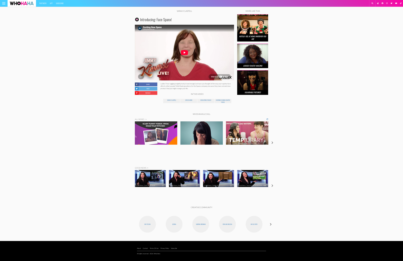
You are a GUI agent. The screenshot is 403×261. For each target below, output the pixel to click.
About (139, 248)
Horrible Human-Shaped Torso (223, 101)
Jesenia (174, 224)
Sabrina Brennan (201, 224)
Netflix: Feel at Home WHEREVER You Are (252, 37)
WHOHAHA (22, 3)
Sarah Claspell (171, 100)
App (51, 3)
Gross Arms (188, 100)
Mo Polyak (147, 224)
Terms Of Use (154, 248)
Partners (43, 3)
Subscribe (60, 3)
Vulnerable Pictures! (253, 92)
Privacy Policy (164, 248)
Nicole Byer (254, 224)
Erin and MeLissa (227, 224)
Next (272, 142)
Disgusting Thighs (205, 100)
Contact (145, 248)
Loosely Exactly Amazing (252, 65)
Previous (130, 142)
